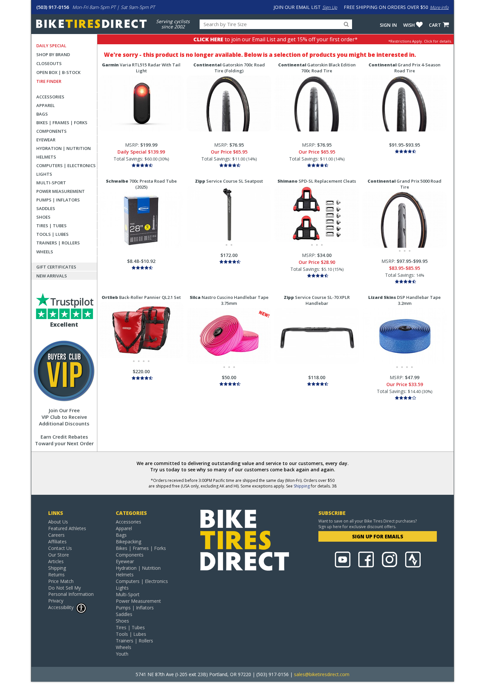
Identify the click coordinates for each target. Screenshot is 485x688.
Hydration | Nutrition (63, 148)
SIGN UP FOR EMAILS (377, 536)
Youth (122, 654)
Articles (56, 561)
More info (439, 7)
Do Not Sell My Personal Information (71, 591)
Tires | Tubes (51, 226)
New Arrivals (51, 276)
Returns (56, 574)
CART (435, 25)
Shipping (302, 486)
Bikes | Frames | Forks (61, 123)
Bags (42, 114)
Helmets (46, 157)
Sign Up (329, 7)
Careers (56, 535)
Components (51, 131)
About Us (58, 522)
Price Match (61, 581)
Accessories (50, 97)
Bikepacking (128, 541)
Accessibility (61, 607)
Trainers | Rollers (58, 243)
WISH (409, 25)
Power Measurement (60, 191)
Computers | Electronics (66, 165)
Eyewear (45, 140)
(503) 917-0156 (52, 7)
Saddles (45, 208)
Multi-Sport (51, 183)
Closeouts (49, 63)
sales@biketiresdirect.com (321, 674)
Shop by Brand (53, 54)
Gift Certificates (56, 267)
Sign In (388, 25)
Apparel (45, 105)
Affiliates (57, 541)
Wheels (44, 252)
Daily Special (51, 46)
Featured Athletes (67, 528)
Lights (44, 174)
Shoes (43, 217)
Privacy (55, 600)
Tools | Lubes (52, 234)
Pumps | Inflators (58, 200)
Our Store (58, 555)
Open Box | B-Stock (58, 72)
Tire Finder (48, 81)
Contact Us (60, 548)
